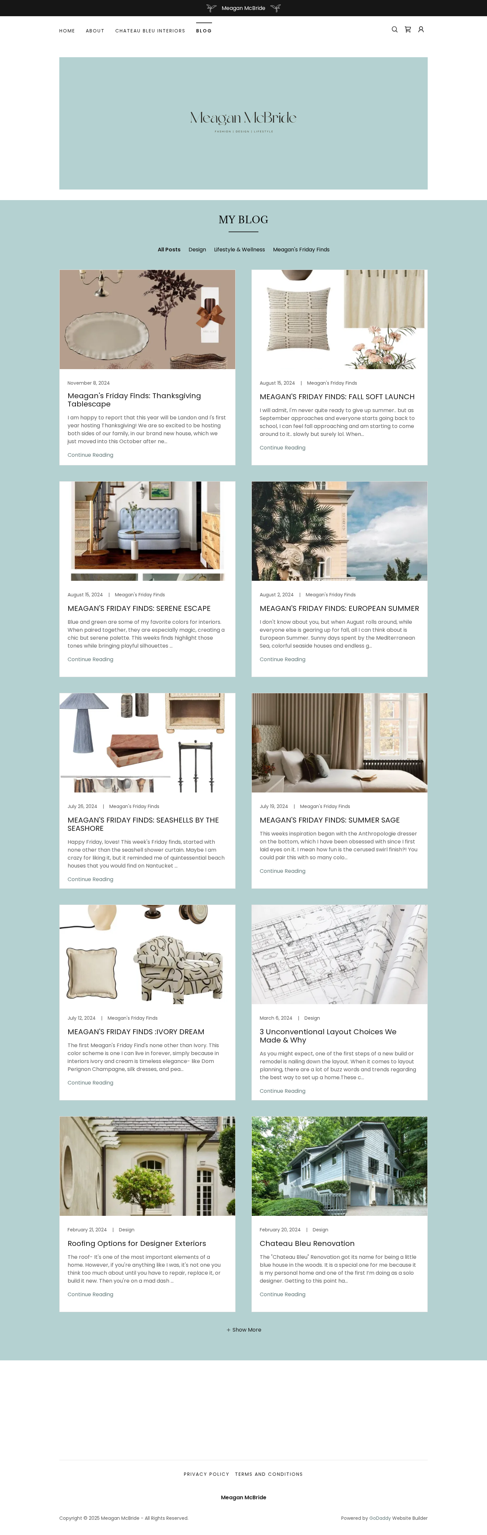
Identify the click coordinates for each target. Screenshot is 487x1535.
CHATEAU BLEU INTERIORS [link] (150, 30)
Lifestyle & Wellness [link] (239, 249)
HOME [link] (67, 30)
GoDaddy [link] (380, 1518)
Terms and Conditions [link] (269, 1474)
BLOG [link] (204, 30)
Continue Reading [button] (90, 455)
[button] (421, 29)
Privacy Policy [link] (207, 1474)
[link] (407, 29)
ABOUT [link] (95, 30)
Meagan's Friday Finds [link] (301, 249)
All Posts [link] (169, 249)
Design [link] (197, 249)
